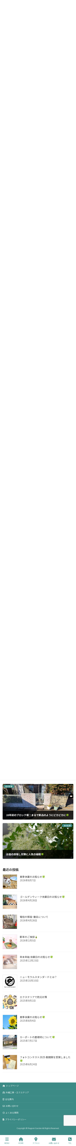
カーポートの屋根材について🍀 (37, 1037)
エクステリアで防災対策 (33, 997)
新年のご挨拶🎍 (29, 937)
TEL (69, 1143)
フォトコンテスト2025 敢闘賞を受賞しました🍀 (45, 1058)
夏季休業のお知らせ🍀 (32, 876)
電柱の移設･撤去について (34, 917)
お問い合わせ (12, 1105)
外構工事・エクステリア (17, 1092)
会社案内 (9, 1099)
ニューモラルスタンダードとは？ (38, 977)
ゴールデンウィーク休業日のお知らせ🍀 (42, 897)
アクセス (36, 1143)
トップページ (12, 1085)
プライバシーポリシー (15, 1119)
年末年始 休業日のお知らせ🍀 (36, 957)
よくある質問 (12, 1112)
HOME (21, 1143)
